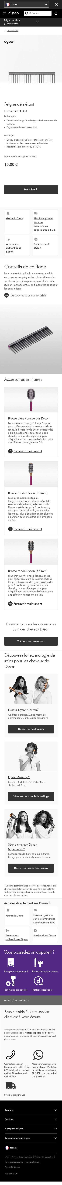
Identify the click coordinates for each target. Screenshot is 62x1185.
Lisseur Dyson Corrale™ (24, 710)
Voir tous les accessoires (31, 641)
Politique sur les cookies (44, 1157)
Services (9, 1119)
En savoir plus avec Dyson (17, 1138)
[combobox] (26, 4)
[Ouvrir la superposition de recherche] (38, 13)
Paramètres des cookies (14, 1162)
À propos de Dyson (14, 1128)
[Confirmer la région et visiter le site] (56, 4)
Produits (9, 1110)
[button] (11, 1148)
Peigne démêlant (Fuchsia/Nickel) (12, 22)
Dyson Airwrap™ (19, 777)
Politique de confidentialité (22, 1157)
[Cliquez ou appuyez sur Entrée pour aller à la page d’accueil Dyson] (13, 14)
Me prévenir (31, 189)
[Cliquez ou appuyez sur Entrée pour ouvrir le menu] (5, 13)
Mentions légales (32, 1162)
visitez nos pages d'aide (36, 1032)
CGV (7, 1157)
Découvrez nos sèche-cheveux (31, 868)
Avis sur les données (12, 1167)
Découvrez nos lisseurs (31, 728)
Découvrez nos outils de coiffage (31, 796)
